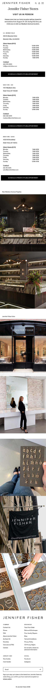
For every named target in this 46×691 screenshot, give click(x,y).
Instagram (27, 661)
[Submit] (40, 669)
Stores (5, 630)
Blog (25, 636)
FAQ (4, 633)
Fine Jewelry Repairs (30, 633)
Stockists (6, 642)
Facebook (27, 659)
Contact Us (6, 627)
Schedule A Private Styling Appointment (23, 74)
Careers (5, 647)
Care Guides (7, 661)
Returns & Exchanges (31, 630)
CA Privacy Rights (29, 644)
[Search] (36, 3)
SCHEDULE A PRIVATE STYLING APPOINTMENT (23, 178)
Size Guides (6, 659)
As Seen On (6, 639)
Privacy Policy (28, 642)
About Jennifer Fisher (9, 636)
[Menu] (43, 3)
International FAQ (8, 644)
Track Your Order (29, 627)
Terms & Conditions (30, 639)
